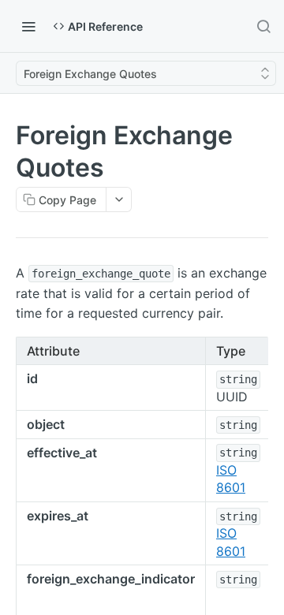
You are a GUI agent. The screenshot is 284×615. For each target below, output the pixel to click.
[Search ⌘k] (263, 26)
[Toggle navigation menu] (28, 26)
